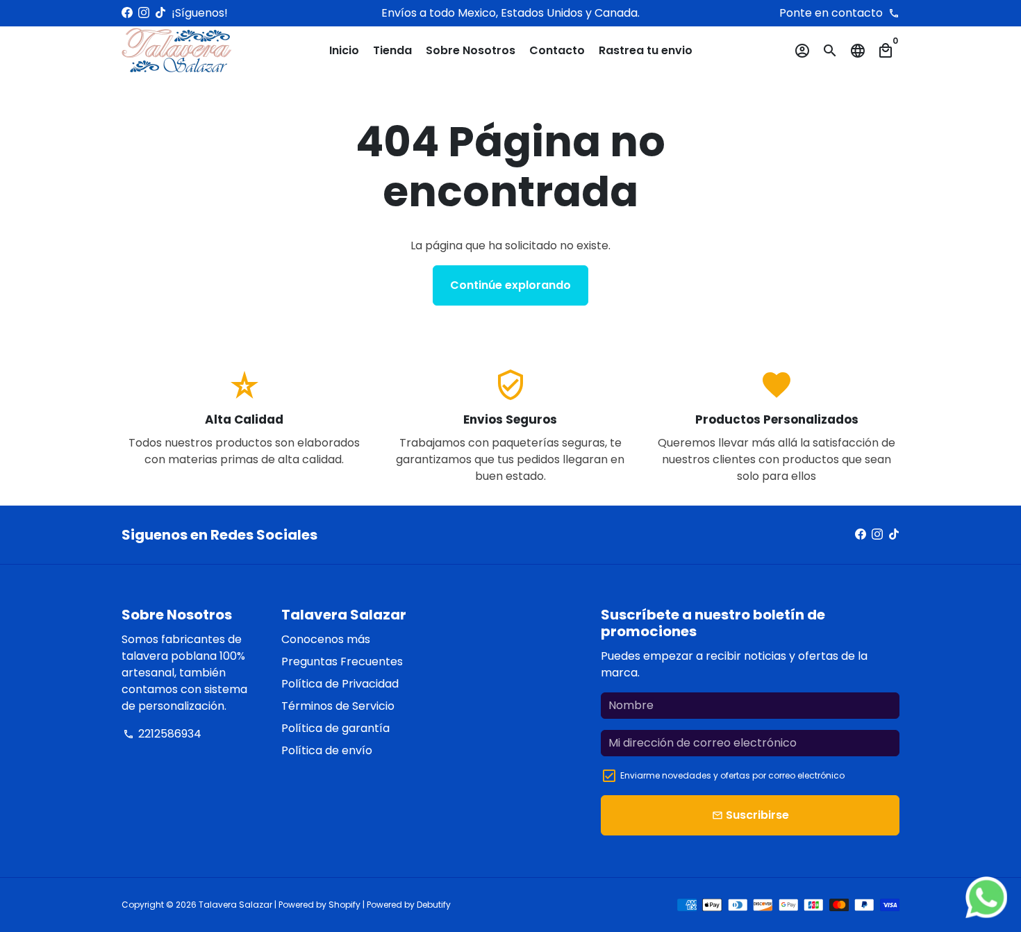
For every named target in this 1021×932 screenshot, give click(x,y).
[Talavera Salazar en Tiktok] (160, 13)
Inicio (344, 50)
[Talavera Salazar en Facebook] (127, 13)
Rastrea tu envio (645, 50)
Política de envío (326, 750)
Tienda (392, 50)
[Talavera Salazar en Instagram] (143, 13)
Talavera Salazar (235, 904)
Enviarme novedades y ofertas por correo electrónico (732, 775)
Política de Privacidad (340, 684)
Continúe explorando (510, 285)
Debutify (434, 904)
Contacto (557, 50)
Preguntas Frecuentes (342, 661)
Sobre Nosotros (470, 50)
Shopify (344, 904)
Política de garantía (335, 728)
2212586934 (162, 734)
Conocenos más (325, 639)
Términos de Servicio (338, 706)
